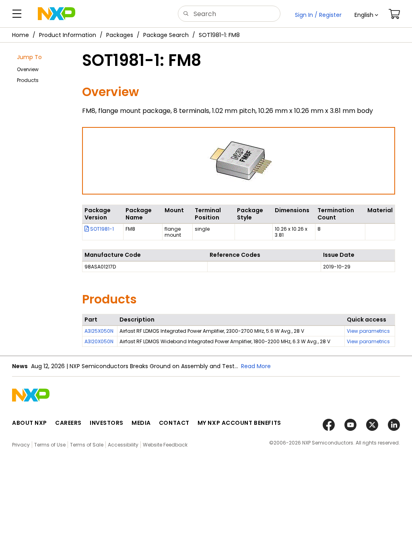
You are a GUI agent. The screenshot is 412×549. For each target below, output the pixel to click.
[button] (366, 15)
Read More (256, 366)
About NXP (29, 423)
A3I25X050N (98, 331)
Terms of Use (50, 444)
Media (141, 423)
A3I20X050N (98, 341)
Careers (68, 423)
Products (28, 80)
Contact (174, 423)
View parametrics (368, 331)
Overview (28, 69)
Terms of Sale (86, 444)
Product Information (67, 35)
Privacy (21, 444)
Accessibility (123, 444)
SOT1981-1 (101, 228)
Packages (119, 35)
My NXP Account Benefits (239, 423)
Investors (107, 423)
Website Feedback (165, 444)
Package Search (166, 35)
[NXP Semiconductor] (56, 13)
